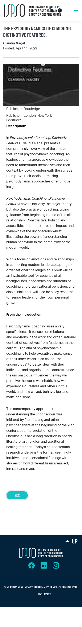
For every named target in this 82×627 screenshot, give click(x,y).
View (17, 495)
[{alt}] (41, 552)
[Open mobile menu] (76, 10)
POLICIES (41, 594)
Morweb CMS (51, 587)
